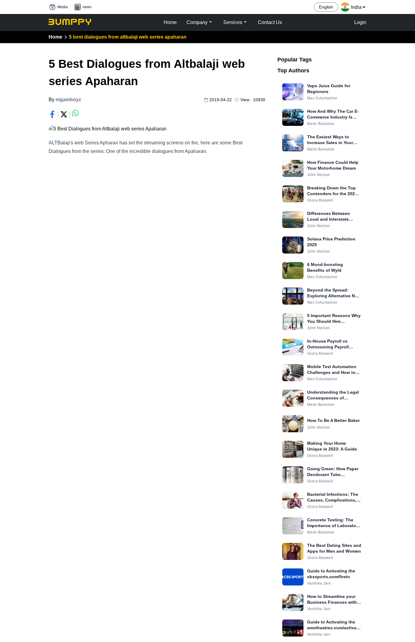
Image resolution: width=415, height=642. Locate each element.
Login (360, 22)
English (326, 7)
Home (55, 37)
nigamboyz (68, 99)
